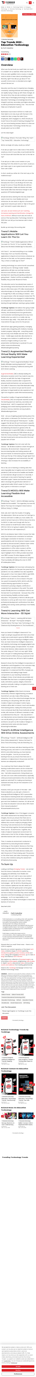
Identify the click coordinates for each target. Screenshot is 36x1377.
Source (18, 628)
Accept (18, 1366)
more (3, 955)
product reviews (19, 953)
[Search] (27, 2)
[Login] (30, 2)
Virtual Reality (5, 400)
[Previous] (2, 1045)
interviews (22, 955)
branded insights (25, 959)
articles (19, 951)
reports (9, 963)
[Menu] (33, 2)
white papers (13, 961)
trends (27, 953)
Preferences (18, 1374)
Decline (18, 1370)
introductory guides (7, 953)
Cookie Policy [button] (7, 1361)
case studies (30, 961)
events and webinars (7, 965)
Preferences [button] (14, 1362)
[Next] (34, 1045)
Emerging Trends (19, 869)
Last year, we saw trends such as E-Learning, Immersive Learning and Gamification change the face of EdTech (17, 213)
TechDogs (12, 968)
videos (23, 963)
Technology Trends (29, 14)
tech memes (17, 956)
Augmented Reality (7, 374)
